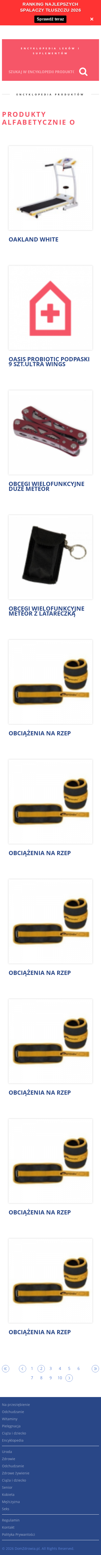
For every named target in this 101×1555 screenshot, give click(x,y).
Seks (5, 1508)
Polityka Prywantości (18, 1534)
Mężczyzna (11, 1501)
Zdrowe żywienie (15, 1473)
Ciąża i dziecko (14, 1433)
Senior (7, 1487)
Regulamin (11, 1520)
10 (60, 1378)
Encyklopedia (13, 1440)
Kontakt (8, 1527)
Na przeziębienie (16, 1404)
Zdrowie (8, 1458)
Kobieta (8, 1494)
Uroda (7, 1451)
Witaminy (9, 1419)
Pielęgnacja (11, 1426)
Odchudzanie (13, 1411)
